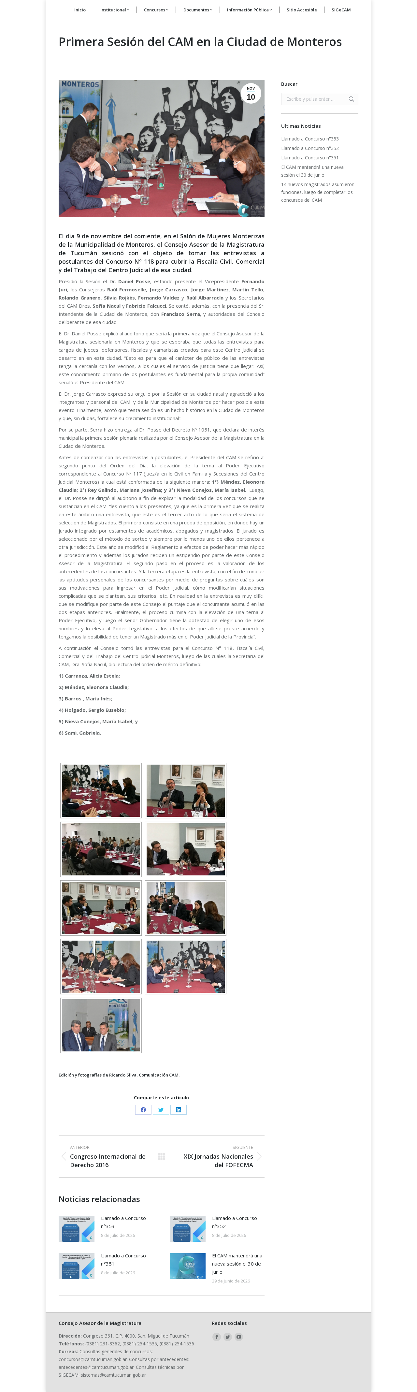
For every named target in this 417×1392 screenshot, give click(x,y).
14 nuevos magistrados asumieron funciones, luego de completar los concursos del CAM (317, 192)
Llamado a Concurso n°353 (123, 1222)
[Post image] (76, 1229)
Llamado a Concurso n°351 (123, 1259)
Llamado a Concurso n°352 (234, 1222)
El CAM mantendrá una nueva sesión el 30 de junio (237, 1263)
